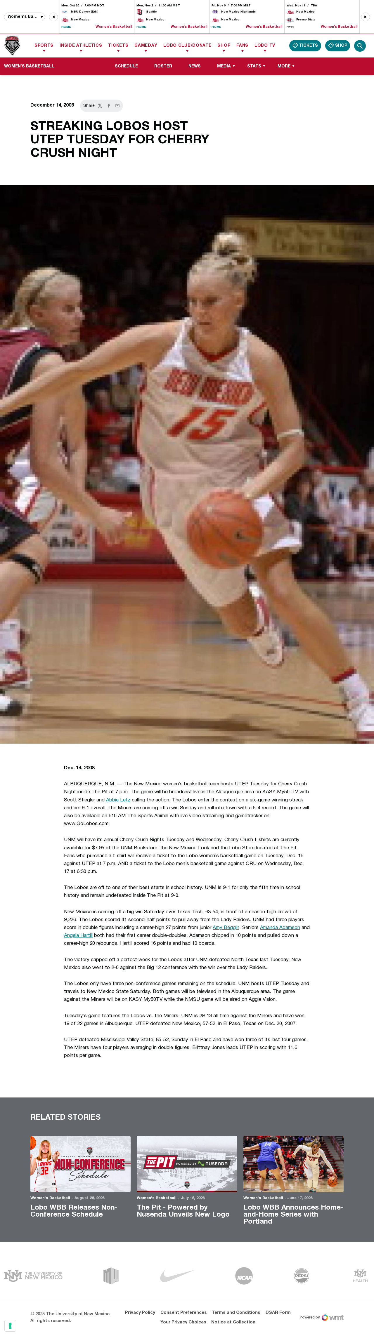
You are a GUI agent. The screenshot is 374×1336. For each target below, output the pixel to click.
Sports (43, 46)
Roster (163, 66)
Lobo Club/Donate (187, 46)
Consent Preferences (183, 1313)
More (284, 66)
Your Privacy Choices (183, 1322)
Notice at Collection (233, 1322)
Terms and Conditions (236, 1313)
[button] (53, 17)
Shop (223, 46)
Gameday (145, 46)
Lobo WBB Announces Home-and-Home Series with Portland (293, 1215)
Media (224, 66)
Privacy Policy (140, 1313)
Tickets (118, 46)
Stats (254, 66)
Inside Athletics (81, 46)
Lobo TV (264, 46)
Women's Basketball (50, 1198)
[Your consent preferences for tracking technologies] (10, 1325)
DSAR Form (278, 1313)
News (194, 66)
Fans (242, 46)
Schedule (126, 66)
